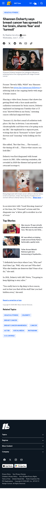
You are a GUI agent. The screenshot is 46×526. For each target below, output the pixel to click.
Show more (37, 197)
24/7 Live (17, 3)
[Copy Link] (31, 43)
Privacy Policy (6, 474)
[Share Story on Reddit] (15, 43)
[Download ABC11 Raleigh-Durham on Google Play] (20, 466)
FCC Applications (7, 481)
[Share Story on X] (9, 43)
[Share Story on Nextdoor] (20, 43)
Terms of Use (6, 479)
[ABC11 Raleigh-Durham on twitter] (10, 460)
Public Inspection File (32, 479)
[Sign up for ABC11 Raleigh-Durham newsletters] (21, 460)
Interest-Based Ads (18, 479)
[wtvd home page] (6, 426)
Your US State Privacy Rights (28, 476)
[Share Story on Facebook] (4, 43)
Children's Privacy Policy (9, 476)
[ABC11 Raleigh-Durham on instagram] (15, 460)
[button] (3, 3)
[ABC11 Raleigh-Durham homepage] (9, 3)
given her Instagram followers (27, 87)
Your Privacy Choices (19, 474)
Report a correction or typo (12, 300)
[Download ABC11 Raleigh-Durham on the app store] (7, 466)
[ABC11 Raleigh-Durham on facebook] (4, 460)
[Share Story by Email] (26, 43)
